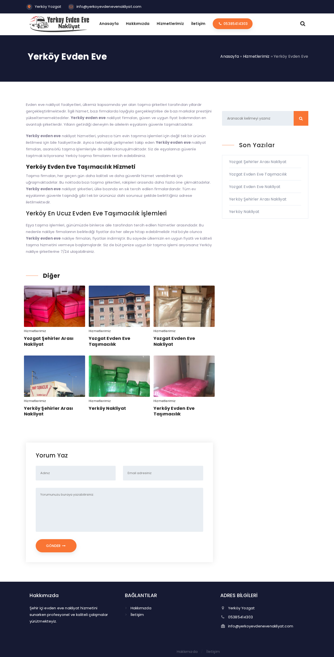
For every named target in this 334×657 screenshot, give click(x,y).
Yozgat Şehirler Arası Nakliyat (48, 341)
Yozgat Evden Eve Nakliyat (174, 341)
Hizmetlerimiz (35, 331)
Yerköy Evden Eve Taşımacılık (174, 411)
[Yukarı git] (323, 646)
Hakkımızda (141, 608)
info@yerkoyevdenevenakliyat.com (109, 6)
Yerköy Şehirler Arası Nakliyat (48, 411)
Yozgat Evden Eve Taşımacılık (109, 341)
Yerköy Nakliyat (107, 408)
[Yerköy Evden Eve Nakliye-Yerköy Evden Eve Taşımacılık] (60, 30)
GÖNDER (54, 545)
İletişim (137, 614)
